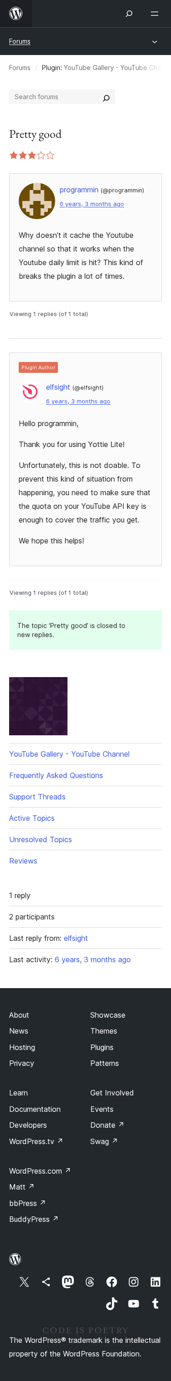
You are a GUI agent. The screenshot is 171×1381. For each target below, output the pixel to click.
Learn (18, 1092)
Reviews (23, 860)
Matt (22, 1186)
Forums (20, 41)
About (19, 1014)
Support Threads (37, 796)
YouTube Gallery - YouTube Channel (69, 753)
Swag (104, 1141)
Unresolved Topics (40, 839)
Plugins (102, 1047)
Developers (28, 1125)
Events (102, 1109)
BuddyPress (34, 1219)
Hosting (22, 1047)
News (18, 1030)
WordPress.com (40, 1170)
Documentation (35, 1109)
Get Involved (112, 1092)
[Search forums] (106, 97)
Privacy (21, 1063)
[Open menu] (156, 13)
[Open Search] (129, 13)
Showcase (107, 1014)
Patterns (104, 1063)
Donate (107, 1125)
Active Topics (32, 818)
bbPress (27, 1203)
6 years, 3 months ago (92, 204)
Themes (103, 1030)
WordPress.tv (36, 1141)
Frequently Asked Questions (56, 775)
